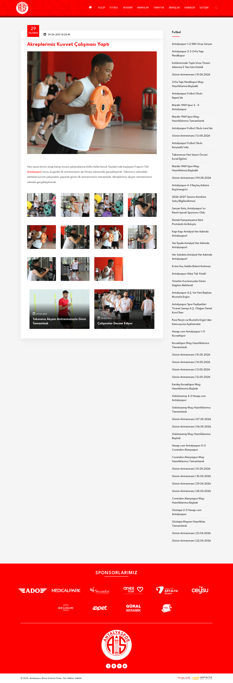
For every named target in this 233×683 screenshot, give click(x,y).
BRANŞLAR (174, 8)
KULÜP (101, 8)
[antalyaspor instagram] (119, 666)
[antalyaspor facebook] (108, 666)
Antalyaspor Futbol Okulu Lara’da (192, 128)
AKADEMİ (128, 8)
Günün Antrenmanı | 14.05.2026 (191, 362)
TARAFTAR (158, 8)
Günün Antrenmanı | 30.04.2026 (191, 476)
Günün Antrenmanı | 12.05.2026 (191, 377)
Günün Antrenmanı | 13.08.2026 (191, 136)
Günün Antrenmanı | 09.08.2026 (191, 178)
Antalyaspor (34, 172)
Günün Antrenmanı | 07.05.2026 (191, 419)
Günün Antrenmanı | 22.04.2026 (191, 540)
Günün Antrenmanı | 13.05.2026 (191, 369)
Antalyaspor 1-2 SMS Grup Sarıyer (192, 44)
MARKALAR (143, 8)
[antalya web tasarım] (183, 678)
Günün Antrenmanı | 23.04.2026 (191, 533)
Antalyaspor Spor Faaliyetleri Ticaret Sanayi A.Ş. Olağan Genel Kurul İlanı (192, 308)
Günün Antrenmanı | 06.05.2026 (191, 426)
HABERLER (189, 8)
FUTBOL (114, 8)
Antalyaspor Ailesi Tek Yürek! (189, 274)
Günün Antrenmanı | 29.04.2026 (191, 483)
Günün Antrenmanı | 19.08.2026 (191, 74)
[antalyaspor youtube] (125, 666)
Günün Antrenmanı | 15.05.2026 (191, 354)
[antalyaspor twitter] (113, 666)
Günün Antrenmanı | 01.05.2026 (191, 469)
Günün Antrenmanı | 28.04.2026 (191, 491)
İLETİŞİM (204, 8)
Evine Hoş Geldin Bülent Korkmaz (191, 266)
